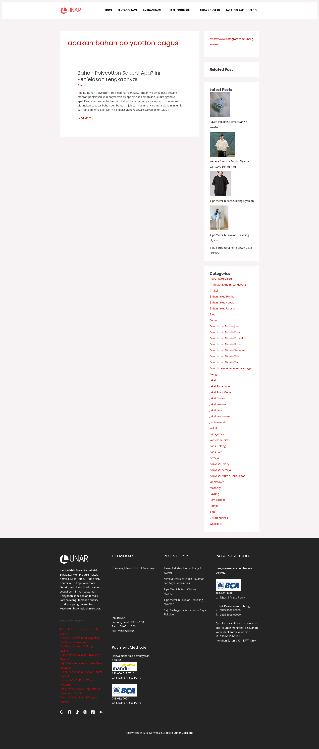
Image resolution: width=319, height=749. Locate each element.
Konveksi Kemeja (220, 470)
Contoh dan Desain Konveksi (228, 338)
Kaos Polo (216, 452)
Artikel (214, 290)
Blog (80, 85)
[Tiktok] (77, 712)
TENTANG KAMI (127, 10)
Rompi (214, 506)
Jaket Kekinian (218, 404)
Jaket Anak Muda (220, 392)
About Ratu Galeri (221, 278)
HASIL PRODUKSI (179, 10)
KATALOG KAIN (235, 10)
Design (214, 374)
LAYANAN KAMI (151, 10)
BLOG (253, 10)
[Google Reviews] (62, 712)
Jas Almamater (219, 422)
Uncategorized (219, 518)
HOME (108, 10)
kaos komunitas (220, 440)
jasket (213, 428)
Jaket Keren (217, 410)
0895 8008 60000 (229, 610)
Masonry (215, 488)
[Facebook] (69, 712)
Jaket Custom (218, 398)
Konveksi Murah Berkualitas (227, 476)
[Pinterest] (93, 712)
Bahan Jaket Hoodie (222, 302)
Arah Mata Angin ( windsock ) (228, 284)
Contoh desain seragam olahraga (230, 368)
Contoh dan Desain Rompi (226, 344)
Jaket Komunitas (220, 416)
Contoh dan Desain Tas (224, 356)
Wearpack (216, 524)
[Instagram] (85, 712)
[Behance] (101, 712)
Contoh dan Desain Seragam (227, 350)
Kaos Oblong (218, 446)
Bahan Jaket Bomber (223, 296)
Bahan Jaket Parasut (222, 308)
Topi (212, 512)
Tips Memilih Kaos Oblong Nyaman (232, 201)
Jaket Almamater (220, 386)
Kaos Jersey (217, 434)
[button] (162, 10)
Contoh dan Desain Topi (225, 362)
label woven (217, 482)
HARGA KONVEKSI (209, 10)
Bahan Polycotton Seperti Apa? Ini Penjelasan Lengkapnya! (119, 76)
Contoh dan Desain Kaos (225, 332)
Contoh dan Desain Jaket (225, 326)
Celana (214, 320)
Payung (214, 494)
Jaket (213, 380)
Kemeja (214, 458)
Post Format (217, 500)
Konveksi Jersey (219, 464)
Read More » (85, 118)
